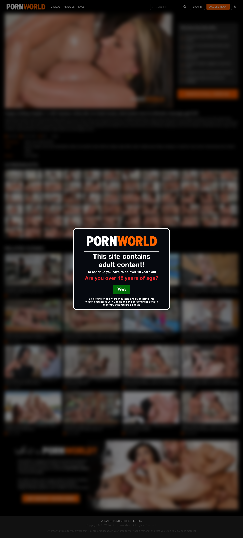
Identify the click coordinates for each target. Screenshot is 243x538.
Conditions (120, 302)
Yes (121, 290)
